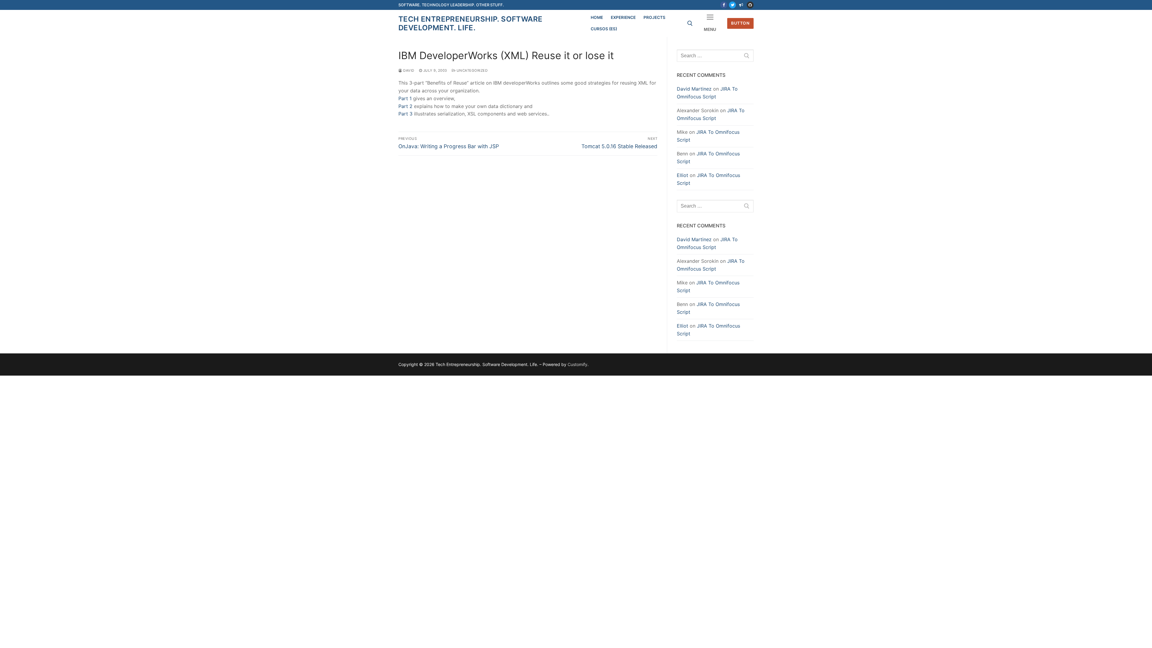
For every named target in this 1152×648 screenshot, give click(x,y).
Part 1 (405, 98)
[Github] (750, 5)
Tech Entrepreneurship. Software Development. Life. (470, 23)
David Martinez (694, 89)
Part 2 (405, 106)
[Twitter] (732, 5)
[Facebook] (723, 5)
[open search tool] (690, 23)
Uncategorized (471, 70)
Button (740, 23)
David (408, 70)
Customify (577, 364)
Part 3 (405, 114)
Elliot (682, 175)
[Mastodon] (741, 5)
